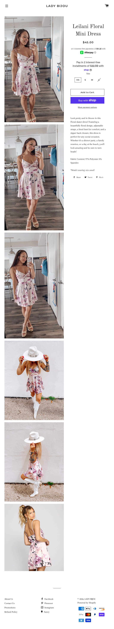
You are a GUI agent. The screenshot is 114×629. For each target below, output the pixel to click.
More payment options (87, 107)
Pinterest (48, 603)
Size (88, 73)
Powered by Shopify (86, 602)
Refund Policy (10, 612)
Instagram (49, 607)
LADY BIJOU (57, 6)
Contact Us (9, 603)
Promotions (9, 607)
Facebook (48, 599)
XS (77, 80)
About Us (8, 599)
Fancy (46, 612)
